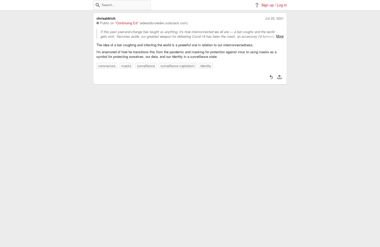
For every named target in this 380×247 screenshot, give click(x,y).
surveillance (146, 65)
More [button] (280, 36)
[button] (97, 5)
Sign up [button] (267, 5)
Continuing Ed (126, 23)
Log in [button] (282, 5)
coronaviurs (107, 65)
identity (205, 65)
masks (126, 65)
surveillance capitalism (178, 65)
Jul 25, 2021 (274, 18)
